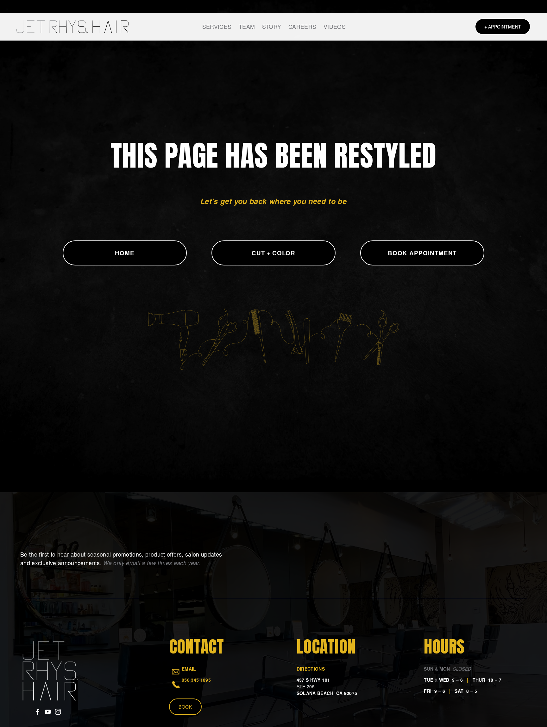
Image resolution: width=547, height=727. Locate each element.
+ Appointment (502, 26)
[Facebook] (38, 712)
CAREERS (302, 26)
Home (125, 253)
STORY (271, 26)
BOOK (185, 707)
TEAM (247, 26)
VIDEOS (335, 26)
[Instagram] (58, 712)
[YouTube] (48, 712)
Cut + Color (273, 253)
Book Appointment (422, 253)
